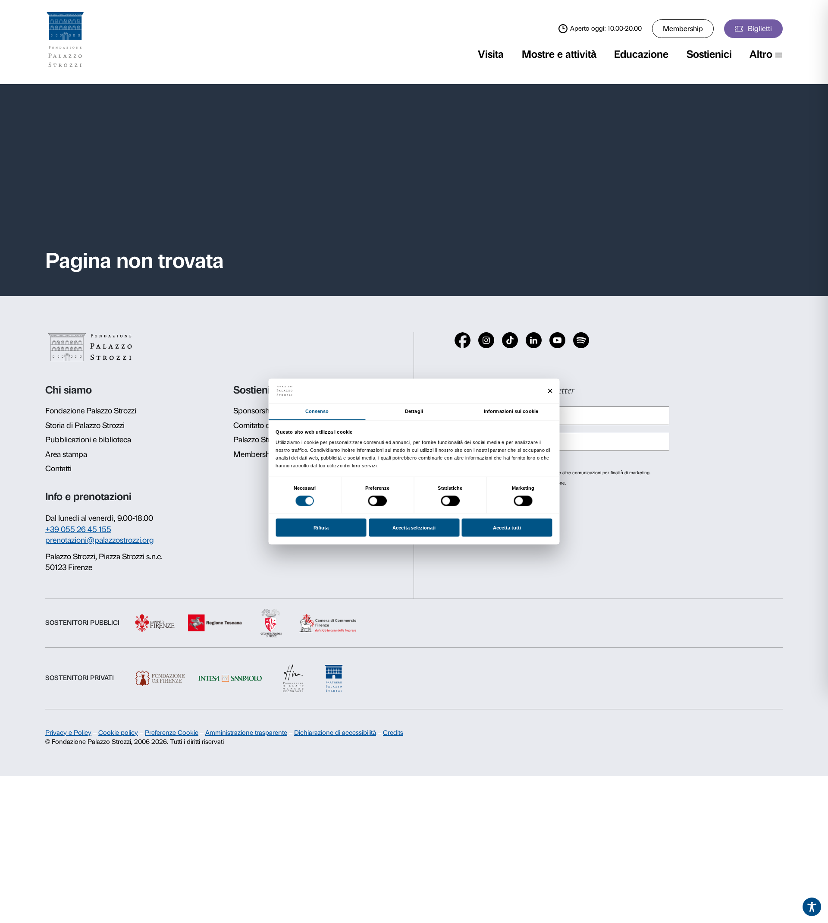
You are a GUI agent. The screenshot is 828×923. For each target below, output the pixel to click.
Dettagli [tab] (414, 411)
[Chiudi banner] (550, 391)
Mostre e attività (559, 54)
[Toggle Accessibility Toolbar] (812, 907)
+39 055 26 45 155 (78, 529)
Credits (393, 733)
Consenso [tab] (317, 411)
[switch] (377, 500)
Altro (761, 54)
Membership (683, 28)
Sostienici (709, 54)
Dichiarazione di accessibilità (335, 733)
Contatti (58, 468)
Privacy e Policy (68, 733)
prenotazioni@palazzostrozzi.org (99, 540)
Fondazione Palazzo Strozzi (90, 411)
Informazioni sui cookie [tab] (511, 411)
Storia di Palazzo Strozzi (85, 425)
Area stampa (66, 454)
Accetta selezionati (414, 527)
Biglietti (760, 28)
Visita (491, 54)
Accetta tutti (507, 527)
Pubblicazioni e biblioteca (88, 439)
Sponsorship (254, 411)
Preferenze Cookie (171, 733)
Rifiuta (321, 527)
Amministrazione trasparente (246, 733)
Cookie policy (118, 733)
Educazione (641, 54)
